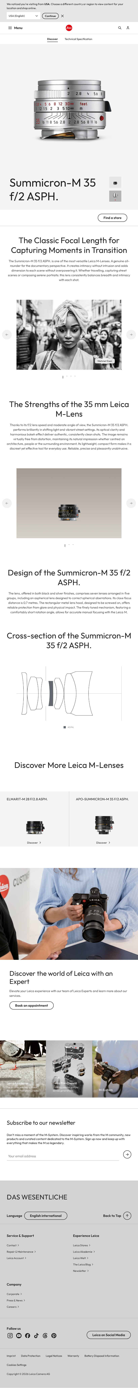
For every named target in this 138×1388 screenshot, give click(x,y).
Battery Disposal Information (101, 1355)
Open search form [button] (119, 28)
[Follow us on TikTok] (36, 1335)
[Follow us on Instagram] (10, 1335)
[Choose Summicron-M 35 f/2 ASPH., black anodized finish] (115, 182)
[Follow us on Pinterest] (53, 1335)
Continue (50, 16)
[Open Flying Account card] (128, 28)
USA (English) (17, 15)
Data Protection (30, 1355)
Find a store (113, 218)
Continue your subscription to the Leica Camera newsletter (127, 1154)
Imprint (11, 1355)
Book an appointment (31, 1005)
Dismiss (62, 16)
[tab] (63, 377)
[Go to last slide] (3, 335)
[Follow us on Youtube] (18, 1335)
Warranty (73, 1355)
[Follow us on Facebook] (27, 1335)
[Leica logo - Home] (69, 28)
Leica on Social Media (108, 1335)
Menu (18, 28)
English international (46, 1216)
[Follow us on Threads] (45, 1335)
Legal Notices (54, 1355)
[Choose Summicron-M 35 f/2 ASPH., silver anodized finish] (115, 196)
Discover (32, 842)
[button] (127, 1216)
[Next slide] (134, 335)
